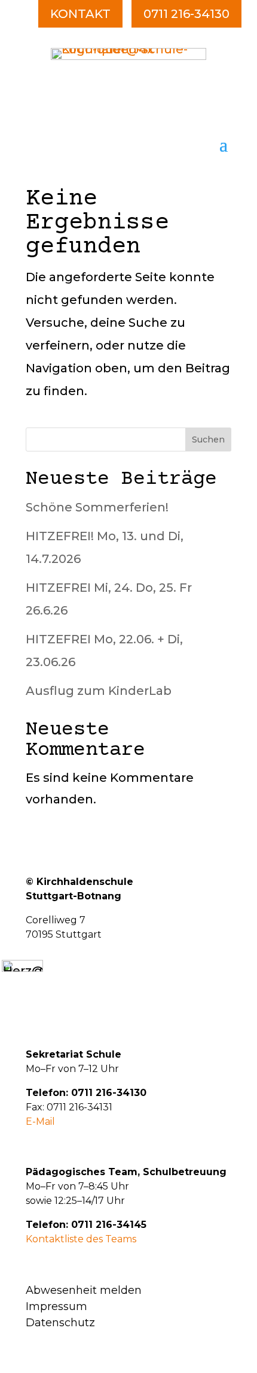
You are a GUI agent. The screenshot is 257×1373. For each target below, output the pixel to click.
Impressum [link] (56, 1306)
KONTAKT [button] (80, 14)
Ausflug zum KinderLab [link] (99, 691)
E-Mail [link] (40, 1121)
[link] (128, 56)
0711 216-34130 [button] (186, 14)
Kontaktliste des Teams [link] (81, 1239)
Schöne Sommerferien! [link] (97, 507)
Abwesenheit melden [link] (84, 1290)
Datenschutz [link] (60, 1322)
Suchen (208, 439)
